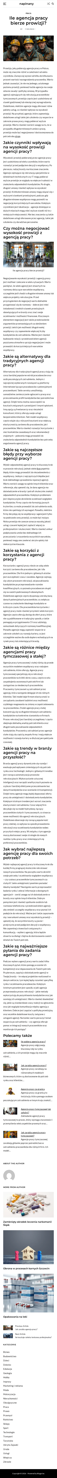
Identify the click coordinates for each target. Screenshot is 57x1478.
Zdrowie (7, 1461)
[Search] (53, 4)
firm (39, 468)
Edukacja (7, 1369)
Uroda (6, 1449)
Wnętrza (7, 1457)
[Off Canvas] (4, 4)
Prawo (6, 1411)
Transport (8, 1436)
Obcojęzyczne (10, 1402)
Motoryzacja (9, 1394)
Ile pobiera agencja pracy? (33, 1041)
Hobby (6, 1377)
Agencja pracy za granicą (33, 1089)
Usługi (6, 1453)
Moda (6, 1390)
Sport (5, 1428)
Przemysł (7, 1415)
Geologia (7, 1373)
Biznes (6, 1352)
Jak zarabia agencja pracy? (33, 1065)
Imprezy (7, 1381)
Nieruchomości (10, 1398)
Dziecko (7, 1364)
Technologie (9, 1432)
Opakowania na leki (15, 1316)
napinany (26, 3)
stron (17, 136)
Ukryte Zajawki (10, 1444)
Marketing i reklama (13, 1385)
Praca (28, 13)
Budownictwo (9, 1356)
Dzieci (6, 1360)
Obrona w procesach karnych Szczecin (26, 1268)
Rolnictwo (8, 1419)
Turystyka (8, 1440)
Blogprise (40, 1473)
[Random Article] (48, 3)
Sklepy (6, 1423)
